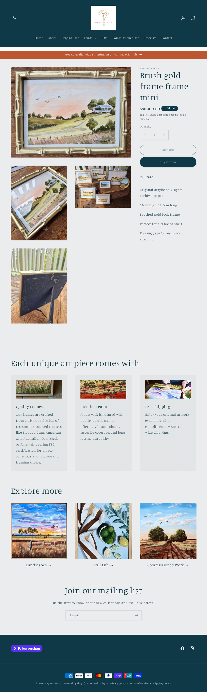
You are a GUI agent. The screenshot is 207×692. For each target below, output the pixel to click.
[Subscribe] (137, 615)
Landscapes (36, 565)
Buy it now (168, 162)
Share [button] (149, 176)
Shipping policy (162, 683)
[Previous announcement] (11, 55)
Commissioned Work (165, 565)
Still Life (101, 565)
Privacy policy (118, 683)
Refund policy (98, 683)
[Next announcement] (195, 55)
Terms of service (139, 683)
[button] (15, 17)
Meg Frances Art (54, 683)
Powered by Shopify (75, 683)
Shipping (162, 114)
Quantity (145, 126)
